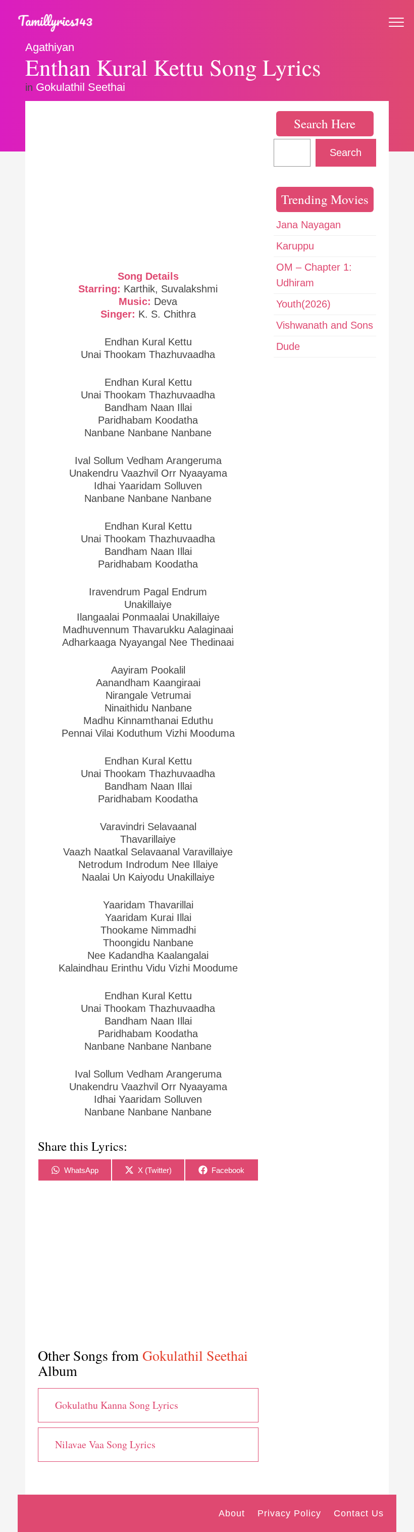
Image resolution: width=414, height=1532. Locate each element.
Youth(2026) (303, 304)
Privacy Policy (289, 1513)
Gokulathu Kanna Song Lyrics (116, 1405)
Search (345, 152)
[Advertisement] (148, 184)
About (232, 1513)
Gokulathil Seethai (80, 87)
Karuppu (295, 245)
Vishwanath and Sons (324, 325)
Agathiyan (49, 47)
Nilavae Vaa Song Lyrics (105, 1444)
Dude (288, 346)
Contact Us (359, 1513)
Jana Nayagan (308, 224)
